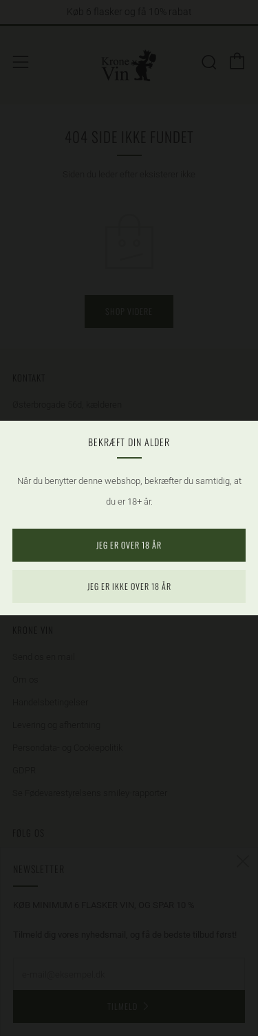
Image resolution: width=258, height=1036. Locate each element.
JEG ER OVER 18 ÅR (129, 545)
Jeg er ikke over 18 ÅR (129, 586)
